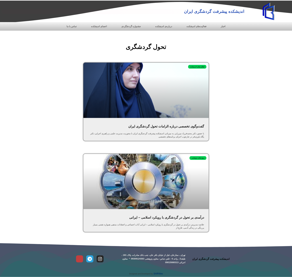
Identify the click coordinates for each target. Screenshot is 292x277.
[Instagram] (100, 258)
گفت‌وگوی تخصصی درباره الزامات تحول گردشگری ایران (166, 126)
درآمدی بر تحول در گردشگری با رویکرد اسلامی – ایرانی (166, 217)
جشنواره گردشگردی (131, 26)
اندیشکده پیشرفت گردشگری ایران (214, 11)
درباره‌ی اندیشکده (163, 26)
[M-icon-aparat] (79, 258)
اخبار (223, 26)
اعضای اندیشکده (99, 26)
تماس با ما (72, 26)
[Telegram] (89, 258)
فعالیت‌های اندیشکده (196, 26)
